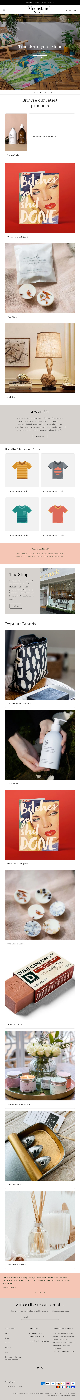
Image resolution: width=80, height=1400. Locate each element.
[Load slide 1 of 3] (34, 92)
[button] (4, 9)
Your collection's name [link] (42, 136)
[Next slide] (45, 92)
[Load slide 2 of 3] (37, 92)
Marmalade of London (17, 1104)
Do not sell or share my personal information (13, 1358)
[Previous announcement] (4, 2)
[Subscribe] (56, 1317)
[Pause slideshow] (51, 92)
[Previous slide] (29, 92)
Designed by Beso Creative (67, 1395)
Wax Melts (12, 317)
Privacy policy (59, 1393)
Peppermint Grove (15, 1264)
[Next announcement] (76, 2)
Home (7, 1333)
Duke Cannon (13, 1024)
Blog (6, 1352)
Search (7, 1343)
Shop (7, 1338)
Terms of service (70, 1393)
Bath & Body (13, 155)
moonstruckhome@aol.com (39, 1341)
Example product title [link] (17, 491)
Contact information (52, 1395)
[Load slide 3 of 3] (40, 92)
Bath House (12, 784)
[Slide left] (35, 1292)
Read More (40, 436)
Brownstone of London (18, 703)
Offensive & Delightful (17, 237)
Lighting (11, 397)
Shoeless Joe (13, 1184)
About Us (8, 1347)
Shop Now (38, 58)
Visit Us (16, 606)
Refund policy (49, 1393)
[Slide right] (44, 1292)
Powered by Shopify (37, 1393)
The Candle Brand (16, 944)
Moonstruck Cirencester (25, 1393)
